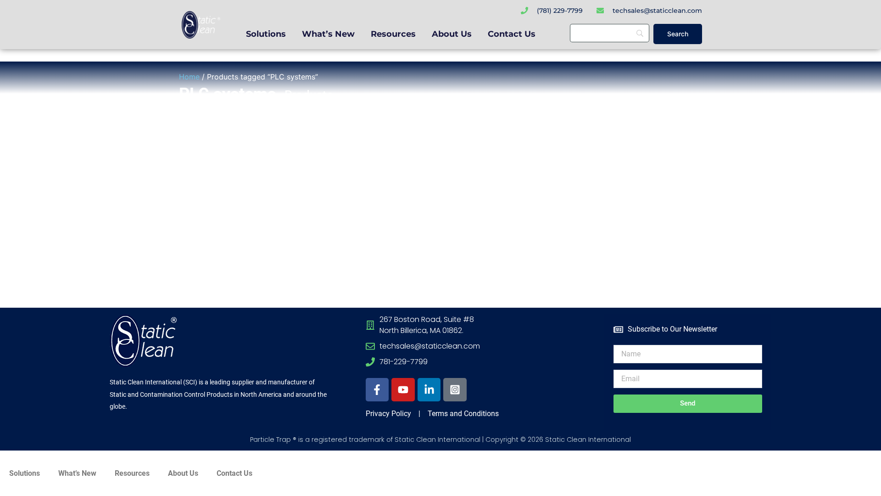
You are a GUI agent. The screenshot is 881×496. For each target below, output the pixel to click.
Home (189, 76)
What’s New (328, 34)
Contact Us (511, 34)
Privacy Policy (388, 413)
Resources (393, 34)
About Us (452, 34)
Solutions (266, 34)
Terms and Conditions (462, 413)
